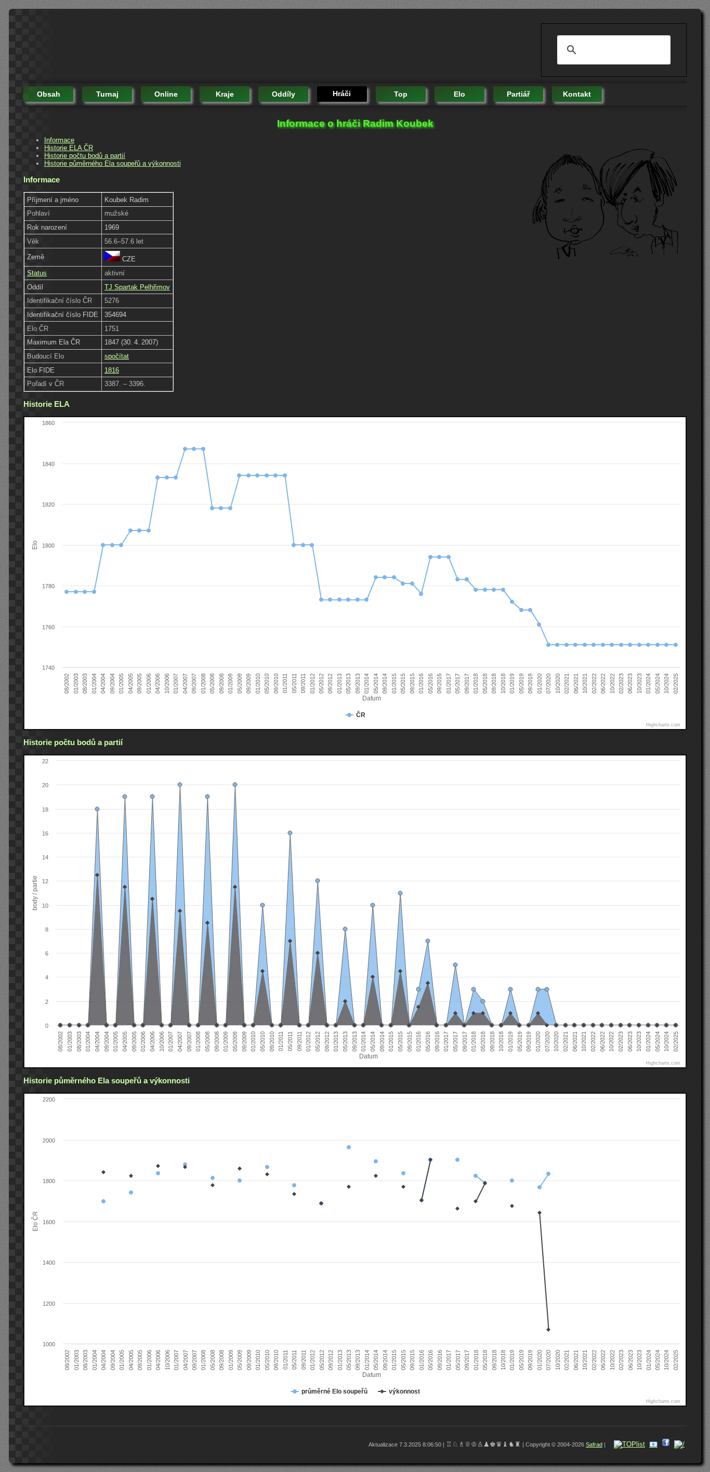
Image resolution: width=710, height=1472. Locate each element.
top (400, 94)
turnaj (107, 94)
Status (37, 273)
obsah (48, 94)
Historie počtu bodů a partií (84, 156)
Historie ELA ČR (68, 148)
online (166, 94)
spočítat (116, 356)
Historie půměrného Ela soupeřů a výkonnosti (112, 163)
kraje (225, 94)
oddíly (283, 94)
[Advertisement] (212, 46)
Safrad (594, 1444)
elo (459, 94)
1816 (111, 370)
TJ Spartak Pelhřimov (137, 287)
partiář (518, 94)
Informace (59, 140)
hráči (342, 93)
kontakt (577, 94)
